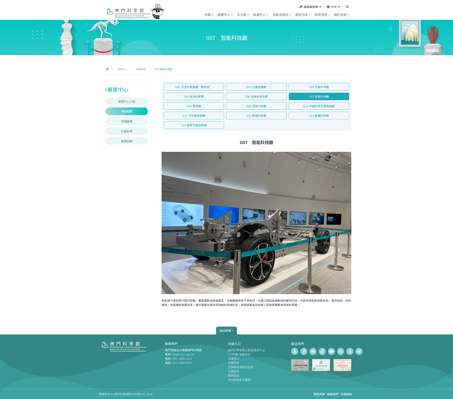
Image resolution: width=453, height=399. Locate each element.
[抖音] (322, 351)
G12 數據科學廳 (256, 115)
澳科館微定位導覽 (239, 380)
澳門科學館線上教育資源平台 (246, 350)
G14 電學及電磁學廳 (194, 125)
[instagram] (340, 351)
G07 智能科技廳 (319, 96)
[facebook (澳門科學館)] (294, 351)
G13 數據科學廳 (319, 115)
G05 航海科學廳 (194, 96)
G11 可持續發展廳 (193, 115)
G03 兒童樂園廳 (256, 87)
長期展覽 (141, 69)
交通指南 (233, 371)
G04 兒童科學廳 (319, 87)
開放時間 (319, 394)
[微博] (359, 351)
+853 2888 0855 (181, 363)
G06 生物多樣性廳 (256, 96)
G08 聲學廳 (194, 106)
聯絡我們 (332, 394)
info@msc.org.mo (183, 354)
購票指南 (233, 375)
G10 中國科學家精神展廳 (319, 106)
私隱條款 (346, 394)
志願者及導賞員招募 (240, 367)
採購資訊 (233, 358)
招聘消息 (233, 363)
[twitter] (349, 351)
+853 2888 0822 (181, 358)
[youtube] (331, 351)
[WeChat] (313, 351)
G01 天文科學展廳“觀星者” (193, 87)
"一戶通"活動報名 (239, 354)
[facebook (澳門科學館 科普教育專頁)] (303, 351)
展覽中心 (122, 69)
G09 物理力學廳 (256, 106)
